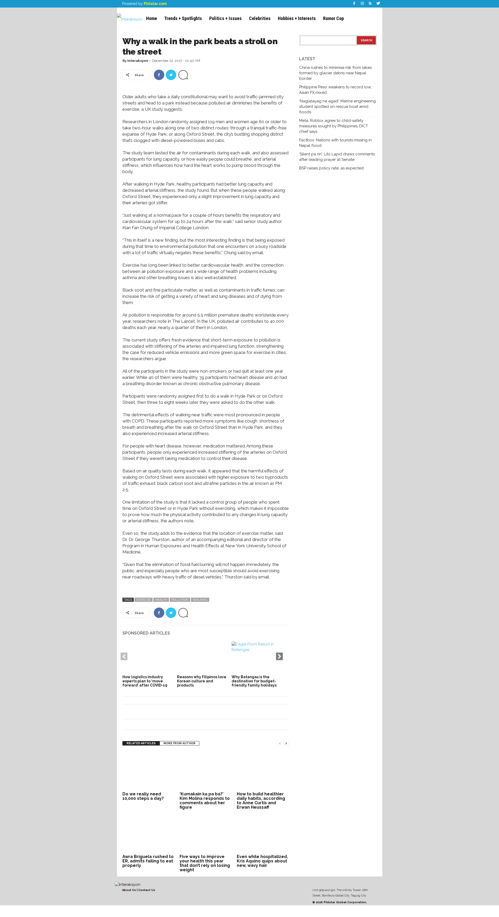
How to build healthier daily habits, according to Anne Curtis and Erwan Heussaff (261, 800)
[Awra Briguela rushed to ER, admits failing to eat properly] (148, 833)
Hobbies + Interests (297, 18)
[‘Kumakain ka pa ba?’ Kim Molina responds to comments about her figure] (206, 770)
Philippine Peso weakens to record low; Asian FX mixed (335, 90)
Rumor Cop (333, 18)
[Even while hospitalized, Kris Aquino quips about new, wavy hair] (263, 833)
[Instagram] (362, 4)
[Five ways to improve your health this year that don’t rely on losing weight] (206, 833)
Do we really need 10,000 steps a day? (143, 796)
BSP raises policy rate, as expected (331, 168)
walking (200, 600)
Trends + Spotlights (183, 18)
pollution (180, 600)
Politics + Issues (225, 18)
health (161, 600)
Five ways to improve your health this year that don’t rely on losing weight (205, 863)
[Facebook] (354, 4)
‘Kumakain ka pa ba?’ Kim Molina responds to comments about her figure (205, 800)
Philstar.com (155, 4)
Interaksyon (137, 61)
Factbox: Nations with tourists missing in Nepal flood (335, 143)
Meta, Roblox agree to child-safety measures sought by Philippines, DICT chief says (333, 126)
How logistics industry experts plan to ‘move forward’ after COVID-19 (144, 681)
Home (151, 18)
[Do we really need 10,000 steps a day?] (148, 770)
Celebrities (260, 18)
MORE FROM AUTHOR (179, 743)
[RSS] (370, 4)
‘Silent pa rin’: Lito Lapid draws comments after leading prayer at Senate (337, 157)
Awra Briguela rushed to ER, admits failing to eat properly (148, 861)
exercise (143, 600)
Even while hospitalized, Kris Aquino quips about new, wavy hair (262, 861)
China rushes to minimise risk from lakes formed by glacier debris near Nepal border (335, 73)
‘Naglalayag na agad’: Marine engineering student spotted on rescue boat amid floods (337, 106)
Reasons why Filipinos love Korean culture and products (201, 681)
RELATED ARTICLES (141, 743)
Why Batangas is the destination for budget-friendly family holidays (254, 681)
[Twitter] (378, 4)
